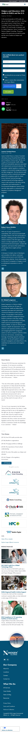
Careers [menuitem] (5, 675)
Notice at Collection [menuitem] (8, 709)
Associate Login (22, 1)
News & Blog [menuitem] (7, 695)
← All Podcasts (6, 463)
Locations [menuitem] (6, 672)
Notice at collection (7, 730)
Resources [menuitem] (6, 698)
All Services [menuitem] (6, 688)
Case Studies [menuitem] (7, 691)
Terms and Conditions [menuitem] (9, 706)
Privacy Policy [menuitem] (7, 703)
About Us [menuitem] (6, 669)
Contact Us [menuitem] (6, 679)
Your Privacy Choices (12, 727)
